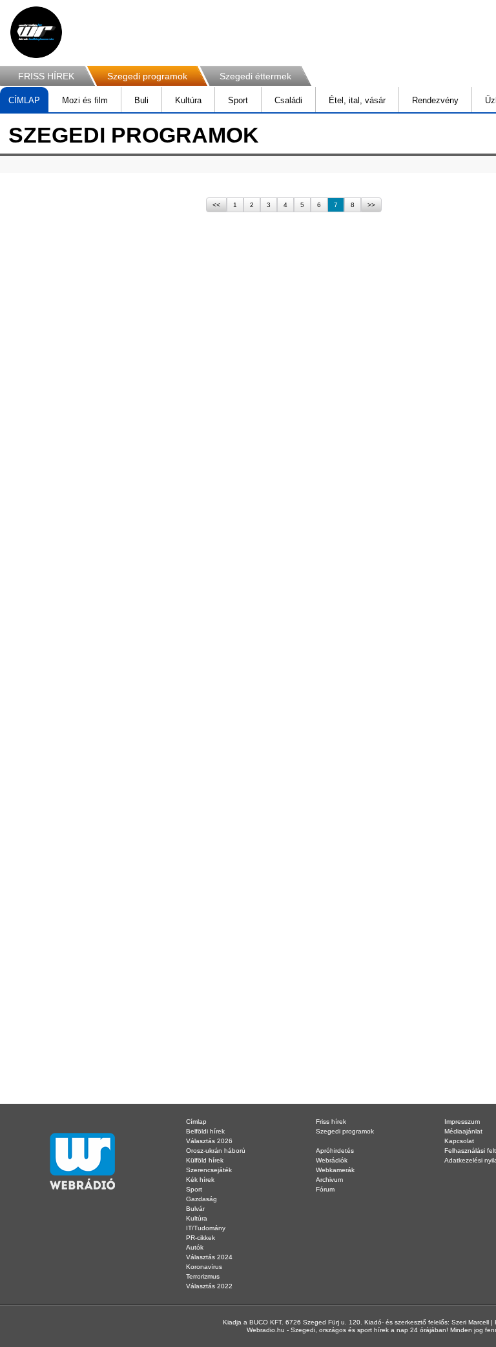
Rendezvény (435, 100)
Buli (141, 100)
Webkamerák (335, 1169)
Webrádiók (331, 1160)
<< (216, 204)
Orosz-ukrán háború (215, 1150)
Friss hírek (331, 1121)
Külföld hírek (204, 1160)
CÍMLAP (24, 100)
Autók (194, 1247)
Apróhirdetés (335, 1150)
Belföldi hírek (205, 1131)
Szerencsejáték (209, 1169)
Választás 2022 (209, 1286)
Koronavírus (204, 1266)
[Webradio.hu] (36, 32)
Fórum (325, 1189)
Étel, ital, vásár (357, 100)
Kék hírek (200, 1179)
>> (371, 204)
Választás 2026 (209, 1140)
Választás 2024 (209, 1257)
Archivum (329, 1179)
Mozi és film (85, 100)
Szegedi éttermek (255, 76)
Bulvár (195, 1208)
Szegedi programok (147, 76)
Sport (238, 100)
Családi (288, 100)
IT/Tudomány (205, 1228)
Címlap (196, 1121)
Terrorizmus (203, 1276)
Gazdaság (201, 1198)
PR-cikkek (200, 1237)
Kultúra (188, 100)
